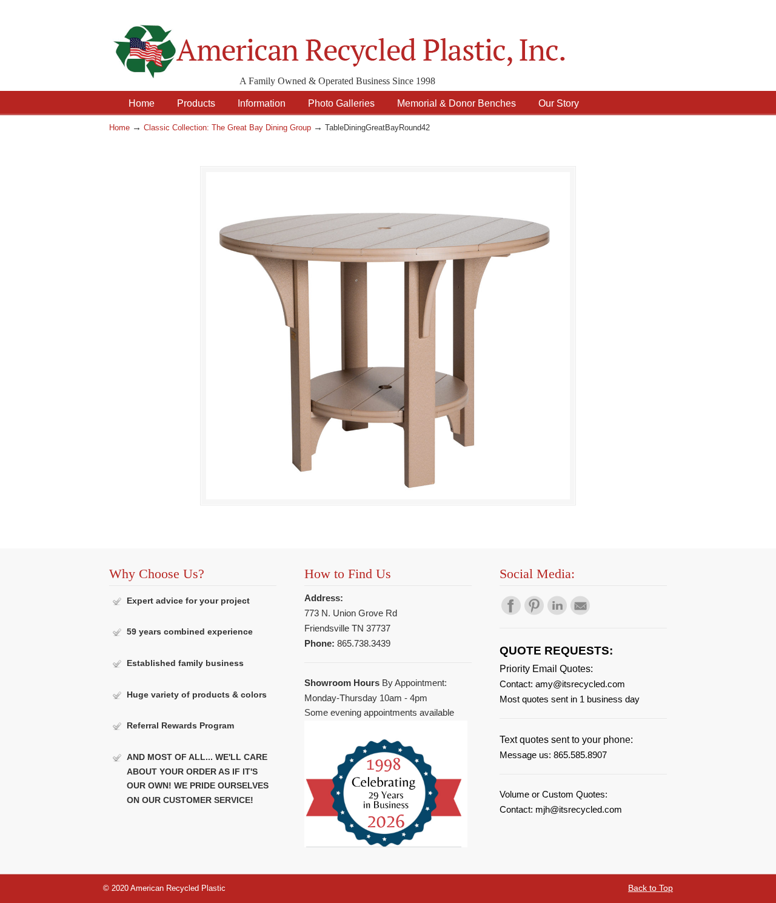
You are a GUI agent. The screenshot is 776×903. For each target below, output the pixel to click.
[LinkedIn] (557, 612)
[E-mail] (580, 612)
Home (119, 128)
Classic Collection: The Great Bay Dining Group (227, 128)
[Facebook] (511, 612)
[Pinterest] (534, 612)
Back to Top (650, 888)
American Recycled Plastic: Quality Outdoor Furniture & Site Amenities (369, 42)
